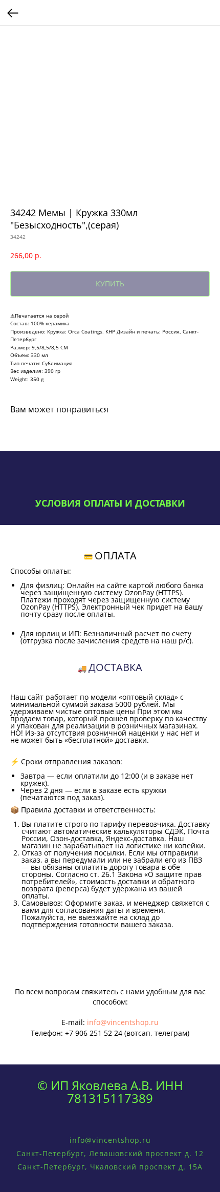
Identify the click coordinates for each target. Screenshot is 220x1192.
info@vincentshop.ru (123, 1022)
